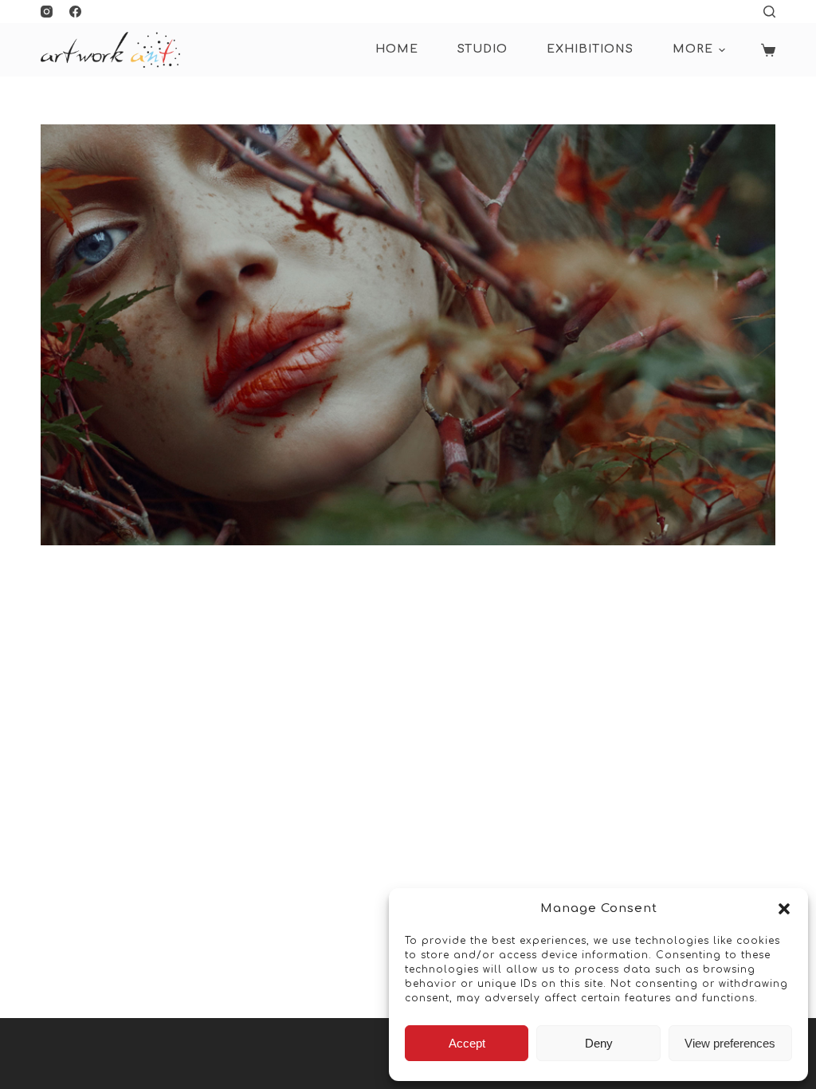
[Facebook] (75, 12)
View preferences (730, 1043)
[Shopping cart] (768, 50)
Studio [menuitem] (482, 49)
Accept (467, 1043)
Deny (599, 1043)
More (693, 49)
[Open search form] (769, 12)
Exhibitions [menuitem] (590, 49)
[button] (784, 909)
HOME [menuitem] (396, 49)
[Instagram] (47, 12)
